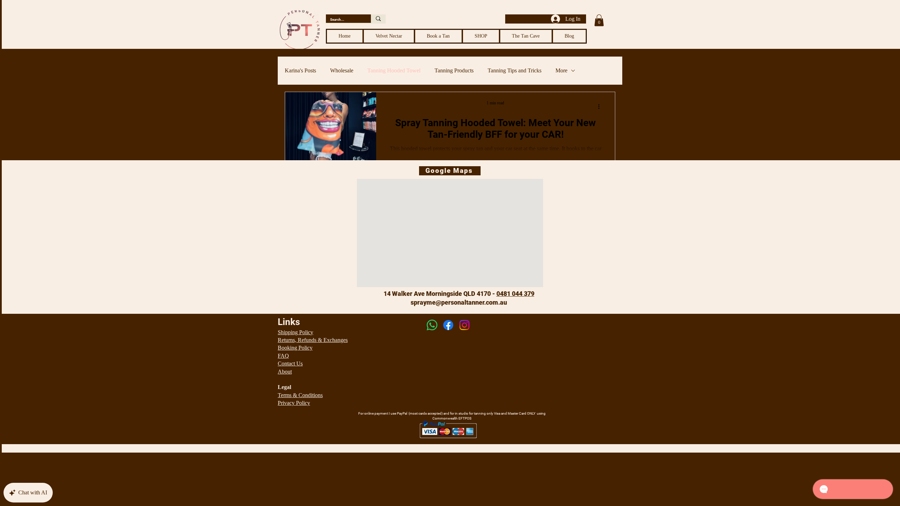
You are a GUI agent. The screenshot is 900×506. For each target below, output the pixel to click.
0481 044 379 (515, 293)
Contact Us (290, 363)
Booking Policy (295, 348)
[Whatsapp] (432, 325)
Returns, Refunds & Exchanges (313, 340)
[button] (599, 20)
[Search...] (378, 18)
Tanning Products (454, 70)
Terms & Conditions (300, 395)
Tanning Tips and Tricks (514, 70)
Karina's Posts (300, 70)
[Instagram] (464, 325)
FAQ (283, 356)
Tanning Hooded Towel (393, 70)
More (561, 70)
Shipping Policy (295, 332)
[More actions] (601, 106)
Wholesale (341, 70)
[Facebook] (448, 325)
